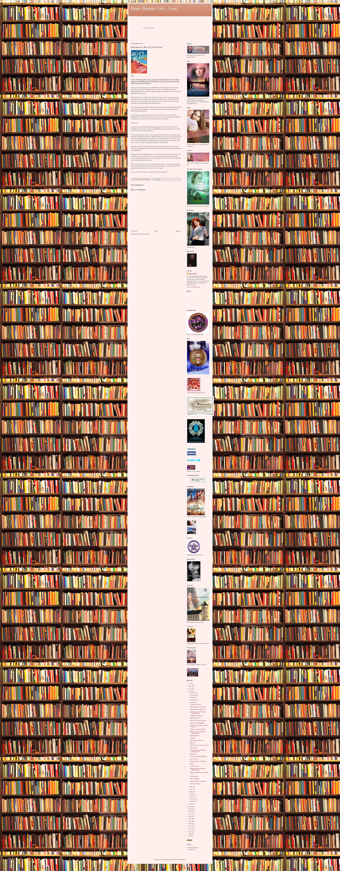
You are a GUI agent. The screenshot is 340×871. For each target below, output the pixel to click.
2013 (190, 823)
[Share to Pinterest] (160, 179)
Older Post (178, 231)
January (192, 801)
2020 (190, 806)
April (191, 794)
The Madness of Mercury (196, 716)
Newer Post (134, 231)
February (192, 799)
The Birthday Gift (194, 735)
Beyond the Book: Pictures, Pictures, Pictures (199, 726)
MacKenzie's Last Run (195, 704)
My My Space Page (193, 847)
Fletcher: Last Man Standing (197, 723)
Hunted (192, 763)
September (193, 700)
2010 (190, 831)
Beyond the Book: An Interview (198, 707)
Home (156, 231)
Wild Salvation (193, 748)
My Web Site (191, 849)
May (191, 791)
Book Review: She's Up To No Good (199, 745)
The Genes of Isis (194, 766)
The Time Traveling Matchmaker (198, 756)
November (193, 695)
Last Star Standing (194, 779)
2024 (190, 686)
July (191, 786)
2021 (190, 804)
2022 (190, 690)
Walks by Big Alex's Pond (196, 740)
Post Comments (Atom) (144, 234)
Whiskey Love (193, 754)
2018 (190, 811)
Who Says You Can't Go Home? (198, 720)
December (193, 693)
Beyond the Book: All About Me (198, 781)
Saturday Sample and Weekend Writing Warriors (197, 712)
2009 (190, 833)
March (192, 796)
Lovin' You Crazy (194, 759)
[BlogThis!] (155, 179)
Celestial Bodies (194, 776)
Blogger (184, 859)
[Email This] (153, 179)
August (192, 702)
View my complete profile (193, 287)
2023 (190, 688)
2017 (190, 814)
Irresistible (192, 738)
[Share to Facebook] (158, 179)
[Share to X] (156, 179)
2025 (190, 683)
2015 (190, 819)
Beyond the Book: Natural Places (198, 761)
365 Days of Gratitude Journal (197, 729)
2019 (190, 809)
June (191, 789)
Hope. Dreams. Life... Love (154, 8)
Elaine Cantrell (193, 273)
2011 (190, 828)
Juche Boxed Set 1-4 (195, 718)
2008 (190, 836)
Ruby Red (192, 743)
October (192, 697)
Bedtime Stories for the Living (197, 709)
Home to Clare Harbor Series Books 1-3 (199, 773)
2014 (190, 821)
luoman (173, 859)
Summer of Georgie (195, 783)
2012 (190, 826)
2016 (190, 816)
